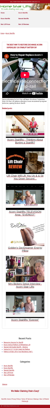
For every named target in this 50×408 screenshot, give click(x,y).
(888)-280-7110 (36, 1)
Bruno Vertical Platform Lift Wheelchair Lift (17, 345)
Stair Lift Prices (5, 24)
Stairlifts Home (6, 399)
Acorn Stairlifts (23, 13)
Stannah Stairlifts (23, 18)
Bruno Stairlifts (5, 18)
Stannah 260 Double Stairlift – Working (16, 347)
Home (2, 13)
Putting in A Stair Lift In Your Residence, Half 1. (18, 352)
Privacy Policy (16, 399)
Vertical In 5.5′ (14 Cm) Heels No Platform (17, 349)
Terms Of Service (26, 399)
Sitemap (4, 384)
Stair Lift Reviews (23, 24)
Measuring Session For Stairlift (13, 342)
